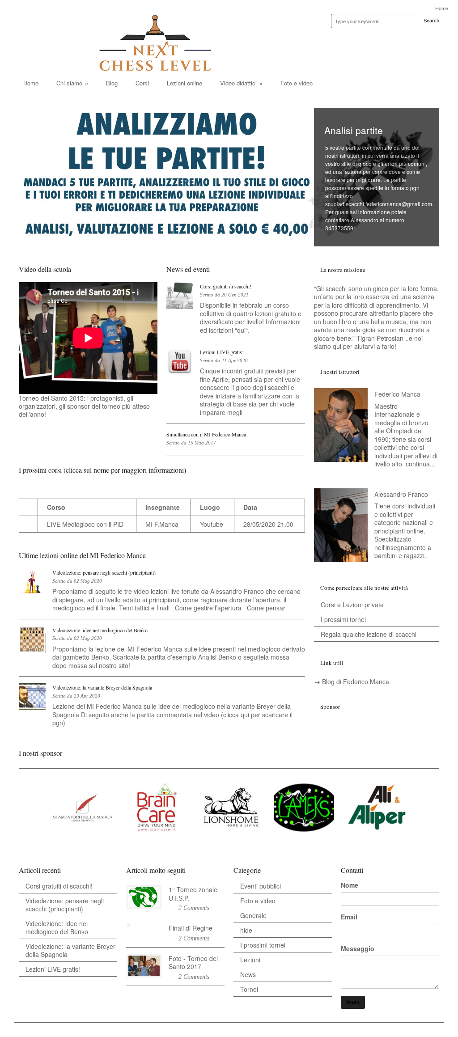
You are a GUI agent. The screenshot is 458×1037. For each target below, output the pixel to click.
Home (441, 8)
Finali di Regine (190, 927)
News (248, 974)
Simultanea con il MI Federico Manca (206, 434)
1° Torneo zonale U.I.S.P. (193, 893)
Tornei (249, 989)
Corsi (142, 83)
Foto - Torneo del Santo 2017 (193, 962)
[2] (83, 427)
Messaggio (357, 948)
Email (349, 917)
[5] (101, 427)
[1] (78, 427)
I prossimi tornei (343, 619)
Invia (353, 1002)
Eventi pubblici (260, 885)
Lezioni (250, 959)
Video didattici (241, 83)
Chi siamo (72, 83)
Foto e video (296, 83)
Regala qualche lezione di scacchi (368, 634)
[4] (95, 427)
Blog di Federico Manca (355, 681)
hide (246, 930)
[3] (89, 427)
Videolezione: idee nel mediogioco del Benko (100, 630)
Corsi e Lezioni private (352, 604)
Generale (253, 915)
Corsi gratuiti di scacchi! (225, 286)
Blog (112, 83)
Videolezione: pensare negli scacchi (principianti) (104, 572)
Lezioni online (184, 83)
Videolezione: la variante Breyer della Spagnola (102, 687)
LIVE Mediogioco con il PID (85, 524)
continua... (420, 463)
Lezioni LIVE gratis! (222, 352)
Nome (349, 885)
